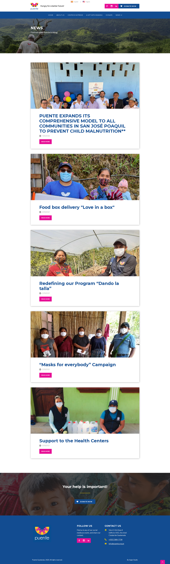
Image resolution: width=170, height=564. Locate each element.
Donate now (86, 502)
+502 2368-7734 (115, 539)
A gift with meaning (94, 15)
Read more (45, 141)
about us (60, 15)
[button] (118, 15)
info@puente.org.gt (116, 544)
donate (109, 15)
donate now (130, 6)
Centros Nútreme (75, 15)
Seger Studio (133, 560)
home (50, 15)
